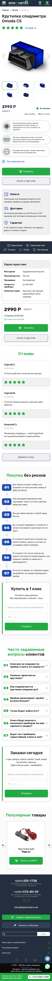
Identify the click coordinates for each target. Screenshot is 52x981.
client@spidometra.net (26, 907)
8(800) (26, 881)
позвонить (47, 4)
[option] (26, 56)
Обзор (26, 249)
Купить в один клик (26, 181)
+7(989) (26, 892)
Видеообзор (16, 245)
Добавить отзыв (26, 457)
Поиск (43, 934)
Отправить (26, 626)
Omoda (15, 10)
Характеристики (37, 245)
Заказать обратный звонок (28, 917)
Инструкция (42, 249)
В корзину (28, 171)
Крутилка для (26, 850)
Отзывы (11, 249)
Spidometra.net (26, 967)
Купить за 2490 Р (29, 860)
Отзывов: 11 (30, 28)
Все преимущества (16, 161)
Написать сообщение (28, 925)
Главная (5, 10)
